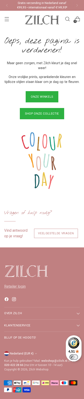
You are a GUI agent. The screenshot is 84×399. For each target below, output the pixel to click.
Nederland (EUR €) (22, 353)
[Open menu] (6, 19)
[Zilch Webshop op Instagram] (14, 300)
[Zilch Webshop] (42, 19)
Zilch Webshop (39, 369)
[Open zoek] (67, 19)
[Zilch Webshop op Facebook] (7, 300)
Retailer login (15, 286)
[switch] (74, 357)
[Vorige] (7, 5)
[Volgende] (77, 5)
